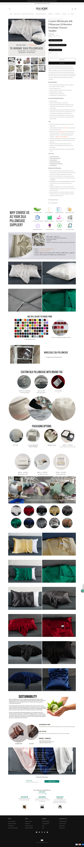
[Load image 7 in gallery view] (19, 68)
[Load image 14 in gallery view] (34, 76)
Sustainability (11, 825)
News (43, 825)
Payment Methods (45, 821)
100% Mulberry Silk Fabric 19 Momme (57, 45)
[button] (9, 9)
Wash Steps (27, 823)
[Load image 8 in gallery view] (26, 68)
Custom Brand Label (54, 156)
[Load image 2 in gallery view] (19, 60)
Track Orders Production (13, 827)
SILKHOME (40, 842)
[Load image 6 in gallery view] (11, 68)
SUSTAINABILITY (53, 165)
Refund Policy (62, 825)
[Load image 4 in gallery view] (34, 60)
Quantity (50, 52)
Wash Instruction (28, 821)
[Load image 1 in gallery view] (11, 60)
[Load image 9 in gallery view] (34, 68)
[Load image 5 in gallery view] (41, 60)
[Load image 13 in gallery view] (26, 76)
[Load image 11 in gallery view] (11, 76)
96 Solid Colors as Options (55, 50)
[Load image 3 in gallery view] (26, 60)
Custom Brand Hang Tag (55, 158)
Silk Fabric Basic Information (56, 163)
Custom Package (53, 160)
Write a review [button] (52, 781)
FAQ (43, 827)
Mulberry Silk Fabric (12, 823)
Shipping (50, 35)
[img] (42, 792)
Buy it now (62, 63)
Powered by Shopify (45, 842)
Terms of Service (62, 823)
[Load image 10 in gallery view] (41, 68)
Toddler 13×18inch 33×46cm (55, 40)
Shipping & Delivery (63, 821)
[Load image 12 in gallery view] (19, 76)
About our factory (11, 821)
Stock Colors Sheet (29, 825)
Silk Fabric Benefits (29, 827)
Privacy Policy (62, 827)
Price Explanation (45, 823)
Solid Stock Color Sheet (55, 161)
